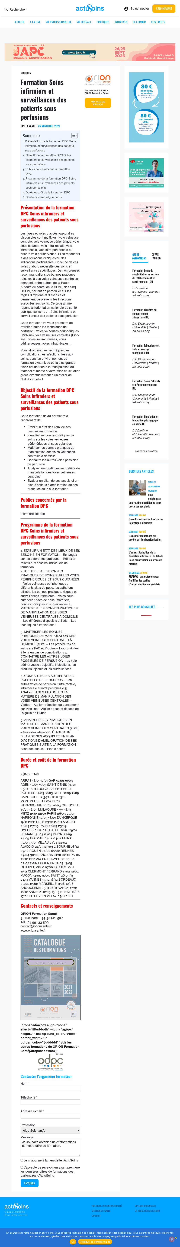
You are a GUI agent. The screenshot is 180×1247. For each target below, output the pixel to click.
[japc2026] (90, 59)
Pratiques (103, 22)
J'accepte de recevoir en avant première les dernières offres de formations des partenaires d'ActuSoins (50, 1171)
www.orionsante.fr (33, 930)
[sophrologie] (146, 230)
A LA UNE (35, 22)
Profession (28, 1125)
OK (73, 1241)
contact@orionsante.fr (36, 926)
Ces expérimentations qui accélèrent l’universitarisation (145, 538)
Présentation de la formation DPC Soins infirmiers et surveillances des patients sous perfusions (50, 145)
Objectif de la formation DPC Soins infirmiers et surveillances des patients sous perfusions (50, 159)
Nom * (25, 1083)
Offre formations (139, 256)
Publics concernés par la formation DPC (48, 171)
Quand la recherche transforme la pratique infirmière (146, 521)
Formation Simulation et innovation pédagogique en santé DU (145, 420)
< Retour (26, 73)
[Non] (175, 1237)
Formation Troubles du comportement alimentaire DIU (144, 313)
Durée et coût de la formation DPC (48, 192)
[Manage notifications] (172, 1239)
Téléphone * (29, 1097)
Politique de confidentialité (107, 1205)
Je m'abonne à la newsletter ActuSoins (51, 1160)
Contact (96, 1215)
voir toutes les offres (146, 451)
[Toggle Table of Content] (73, 136)
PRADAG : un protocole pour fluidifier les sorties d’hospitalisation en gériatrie (144, 580)
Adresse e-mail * (32, 1111)
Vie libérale (84, 22)
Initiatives (121, 22)
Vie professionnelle (58, 22)
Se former (139, 22)
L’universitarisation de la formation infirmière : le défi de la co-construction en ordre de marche (146, 558)
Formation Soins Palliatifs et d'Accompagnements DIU (146, 385)
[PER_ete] (146, 141)
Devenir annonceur (145, 1205)
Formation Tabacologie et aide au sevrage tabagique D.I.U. (145, 349)
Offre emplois (156, 256)
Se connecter (139, 8)
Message (27, 1137)
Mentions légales (101, 1210)
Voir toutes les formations (98, 103)
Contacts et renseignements (44, 197)
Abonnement (164, 8)
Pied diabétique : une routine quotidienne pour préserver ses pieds (145, 500)
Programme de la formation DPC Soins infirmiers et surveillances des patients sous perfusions (51, 183)
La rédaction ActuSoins (147, 1210)
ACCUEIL (20, 22)
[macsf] (146, 186)
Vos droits (158, 22)
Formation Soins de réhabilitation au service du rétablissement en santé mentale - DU (145, 276)
